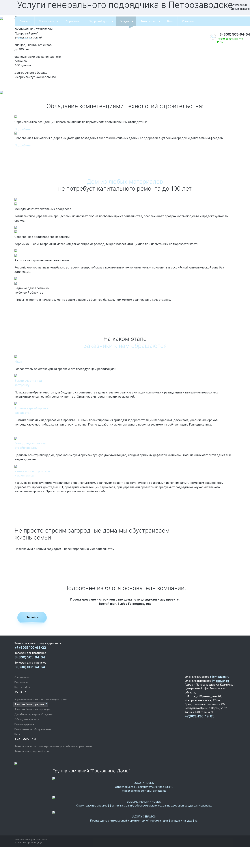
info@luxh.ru (220, 680)
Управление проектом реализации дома (40, 699)
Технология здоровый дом (31, 751)
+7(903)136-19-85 (199, 716)
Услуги (124, 21)
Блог (170, 21)
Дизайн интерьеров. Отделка (33, 714)
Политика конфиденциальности (30, 840)
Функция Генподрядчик (29, 704)
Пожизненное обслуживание (32, 729)
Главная (25, 21)
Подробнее (22, 129)
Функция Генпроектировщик (32, 709)
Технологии (148, 21)
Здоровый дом (99, 21)
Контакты (188, 21)
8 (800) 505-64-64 (234, 34)
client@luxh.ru (219, 676)
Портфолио (73, 21)
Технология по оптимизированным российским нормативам (53, 746)
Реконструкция (24, 724)
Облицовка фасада (26, 719)
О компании (46, 21)
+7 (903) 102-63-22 (30, 647)
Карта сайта (22, 687)
